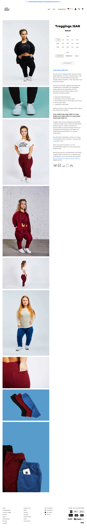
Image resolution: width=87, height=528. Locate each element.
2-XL (77, 43)
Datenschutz (27, 516)
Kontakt (26, 514)
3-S (63, 47)
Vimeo (48, 514)
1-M (68, 39)
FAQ (4, 508)
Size (68, 36)
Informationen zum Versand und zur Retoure (66, 158)
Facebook (49, 508)
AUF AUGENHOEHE (78, 508)
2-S (63, 43)
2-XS (57, 43)
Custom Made (7, 512)
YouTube (49, 512)
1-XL (77, 39)
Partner (5, 521)
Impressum (27, 521)
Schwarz (60, 56)
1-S (63, 39)
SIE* (49, 9)
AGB (25, 519)
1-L (72, 39)
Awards (5, 523)
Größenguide (6, 510)
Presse (26, 512)
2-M (68, 43)
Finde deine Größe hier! (60, 70)
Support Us (27, 508)
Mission (5, 514)
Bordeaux (69, 56)
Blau (77, 56)
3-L (72, 47)
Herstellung (6, 519)
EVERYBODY (62, 9)
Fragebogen (56, 141)
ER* (54, 9)
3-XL (77, 47)
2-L (72, 43)
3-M (68, 47)
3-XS (57, 47)
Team (4, 516)
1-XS (58, 39)
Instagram (49, 510)
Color (67, 52)
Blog (25, 510)
